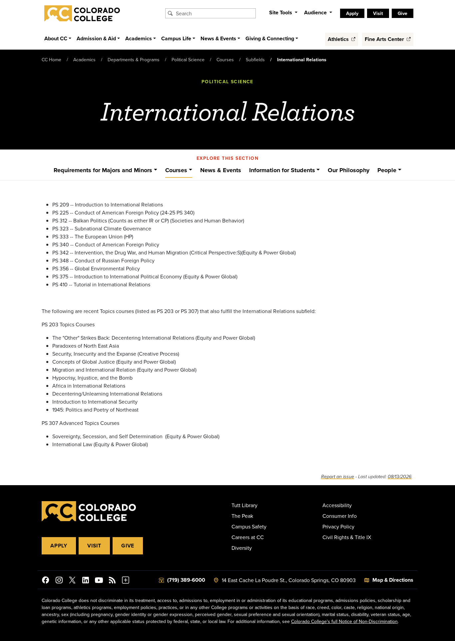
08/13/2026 (400, 477)
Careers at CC (247, 537)
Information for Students (282, 170)
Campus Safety (248, 526)
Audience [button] (316, 12)
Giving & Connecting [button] (269, 38)
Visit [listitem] (378, 13)
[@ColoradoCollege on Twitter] (72, 581)
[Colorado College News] (112, 581)
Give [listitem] (402, 13)
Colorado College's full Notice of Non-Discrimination (344, 621)
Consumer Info (339, 515)
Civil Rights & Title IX (346, 537)
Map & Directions (392, 580)
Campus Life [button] (176, 38)
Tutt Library (244, 505)
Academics (84, 59)
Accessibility (337, 505)
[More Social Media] (126, 581)
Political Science (188, 59)
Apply (58, 545)
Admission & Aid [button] (96, 38)
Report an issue (337, 477)
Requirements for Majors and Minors (103, 170)
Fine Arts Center (385, 39)
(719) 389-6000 (186, 580)
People (386, 170)
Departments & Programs (134, 59)
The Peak (242, 515)
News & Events (220, 170)
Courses (225, 59)
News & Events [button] (218, 38)
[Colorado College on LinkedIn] (86, 581)
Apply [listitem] (352, 13)
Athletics (339, 39)
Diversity (241, 547)
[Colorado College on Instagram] (59, 581)
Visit (94, 545)
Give (127, 545)
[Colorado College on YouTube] (99, 581)
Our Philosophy (348, 170)
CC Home (51, 59)
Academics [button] (138, 38)
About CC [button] (55, 38)
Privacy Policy (338, 526)
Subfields (255, 59)
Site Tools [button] (281, 12)
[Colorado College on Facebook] (46, 581)
